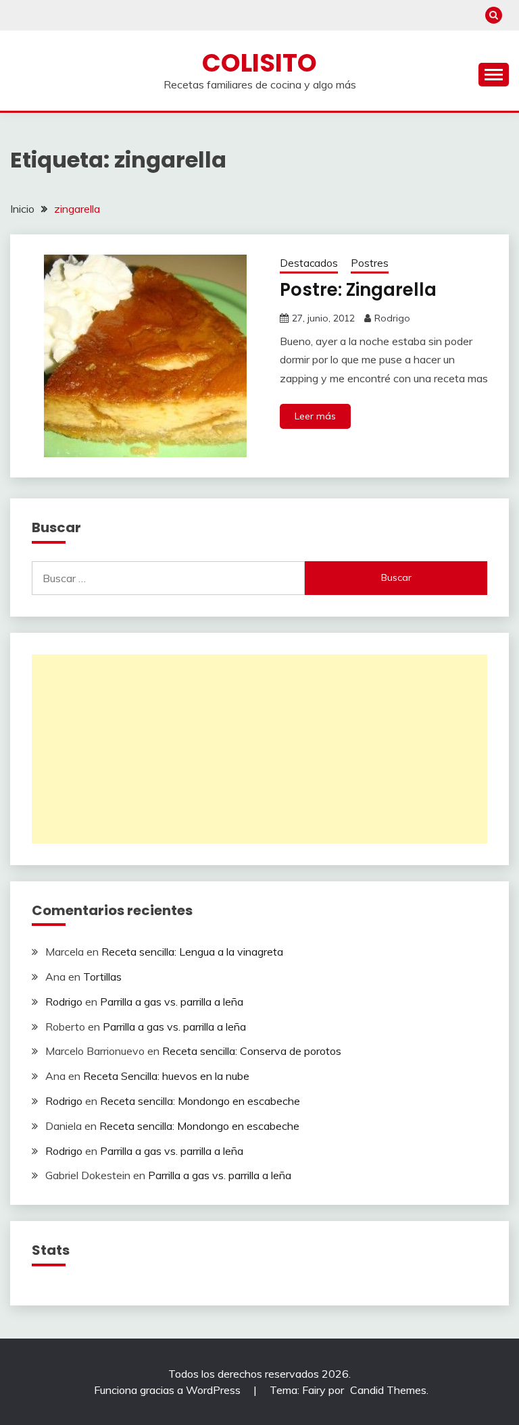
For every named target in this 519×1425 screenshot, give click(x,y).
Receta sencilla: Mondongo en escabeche (200, 1101)
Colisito (259, 62)
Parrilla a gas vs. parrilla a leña (171, 1001)
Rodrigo (392, 318)
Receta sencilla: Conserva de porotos (251, 1051)
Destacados (309, 263)
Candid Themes (388, 1390)
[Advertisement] (259, 749)
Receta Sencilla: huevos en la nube (166, 1076)
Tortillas (102, 976)
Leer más (315, 416)
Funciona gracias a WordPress (168, 1390)
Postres (370, 263)
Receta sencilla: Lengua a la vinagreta (192, 951)
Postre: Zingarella (358, 290)
